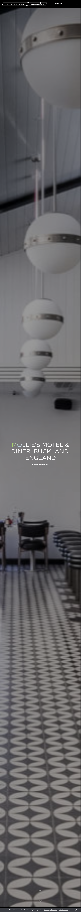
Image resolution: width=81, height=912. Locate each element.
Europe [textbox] (58, 4)
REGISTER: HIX (37, 4)
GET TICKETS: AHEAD (14, 4)
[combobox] (61, 4)
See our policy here (50, 910)
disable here (63, 910)
